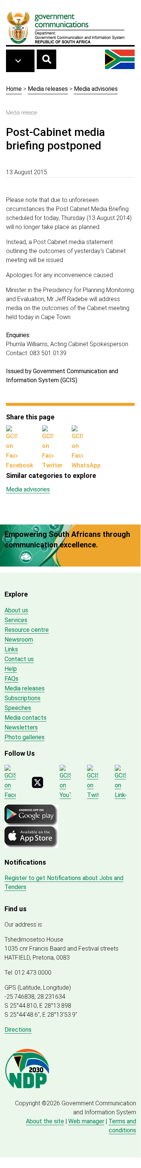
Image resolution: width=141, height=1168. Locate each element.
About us (16, 610)
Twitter (52, 465)
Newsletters (21, 727)
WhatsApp (86, 465)
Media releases (48, 88)
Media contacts (25, 717)
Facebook (19, 465)
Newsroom (18, 639)
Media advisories (96, 88)
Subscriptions (22, 698)
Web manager (86, 1121)
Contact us (19, 659)
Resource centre (26, 629)
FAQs (11, 678)
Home (14, 88)
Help (10, 668)
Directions (18, 1029)
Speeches (17, 707)
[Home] (66, 27)
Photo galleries (24, 737)
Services (15, 620)
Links (11, 649)
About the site (45, 1121)
